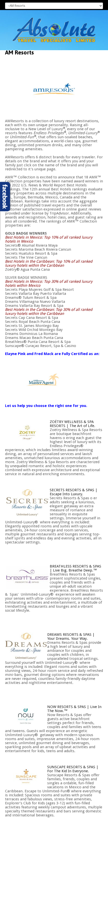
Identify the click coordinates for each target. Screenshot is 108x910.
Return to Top (93, 905)
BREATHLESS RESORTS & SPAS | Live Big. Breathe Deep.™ (75, 568)
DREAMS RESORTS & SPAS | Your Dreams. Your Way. (71, 636)
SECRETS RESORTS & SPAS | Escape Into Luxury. (73, 492)
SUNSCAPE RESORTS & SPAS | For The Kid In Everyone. (72, 769)
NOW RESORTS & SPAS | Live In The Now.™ (74, 709)
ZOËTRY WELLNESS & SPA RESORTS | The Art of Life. (72, 423)
